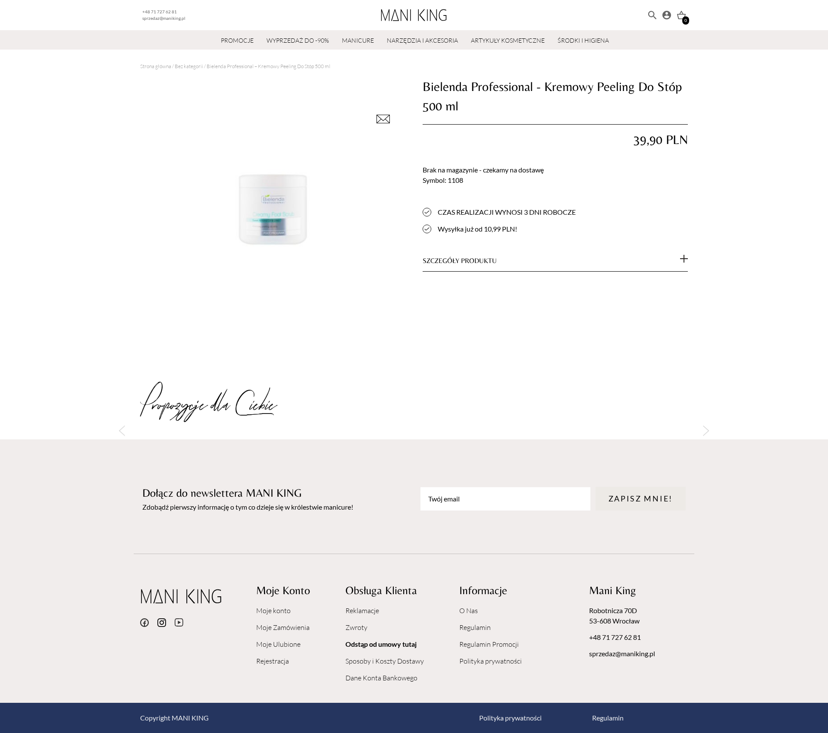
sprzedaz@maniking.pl (163, 18)
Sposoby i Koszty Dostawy (384, 661)
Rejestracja (272, 661)
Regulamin (475, 627)
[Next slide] (706, 431)
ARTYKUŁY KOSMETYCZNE (508, 40)
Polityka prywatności (490, 661)
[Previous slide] (121, 431)
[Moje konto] (666, 15)
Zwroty (356, 627)
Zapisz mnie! (640, 498)
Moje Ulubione (278, 644)
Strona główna (155, 66)
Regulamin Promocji (489, 644)
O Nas (468, 610)
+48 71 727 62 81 (159, 11)
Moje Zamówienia (283, 627)
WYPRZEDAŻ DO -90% (298, 40)
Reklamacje (362, 610)
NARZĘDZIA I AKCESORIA (422, 40)
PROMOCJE (237, 40)
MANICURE (358, 40)
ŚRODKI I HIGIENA (583, 40)
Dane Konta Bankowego (381, 677)
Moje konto (273, 610)
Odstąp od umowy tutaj (381, 644)
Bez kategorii (189, 66)
